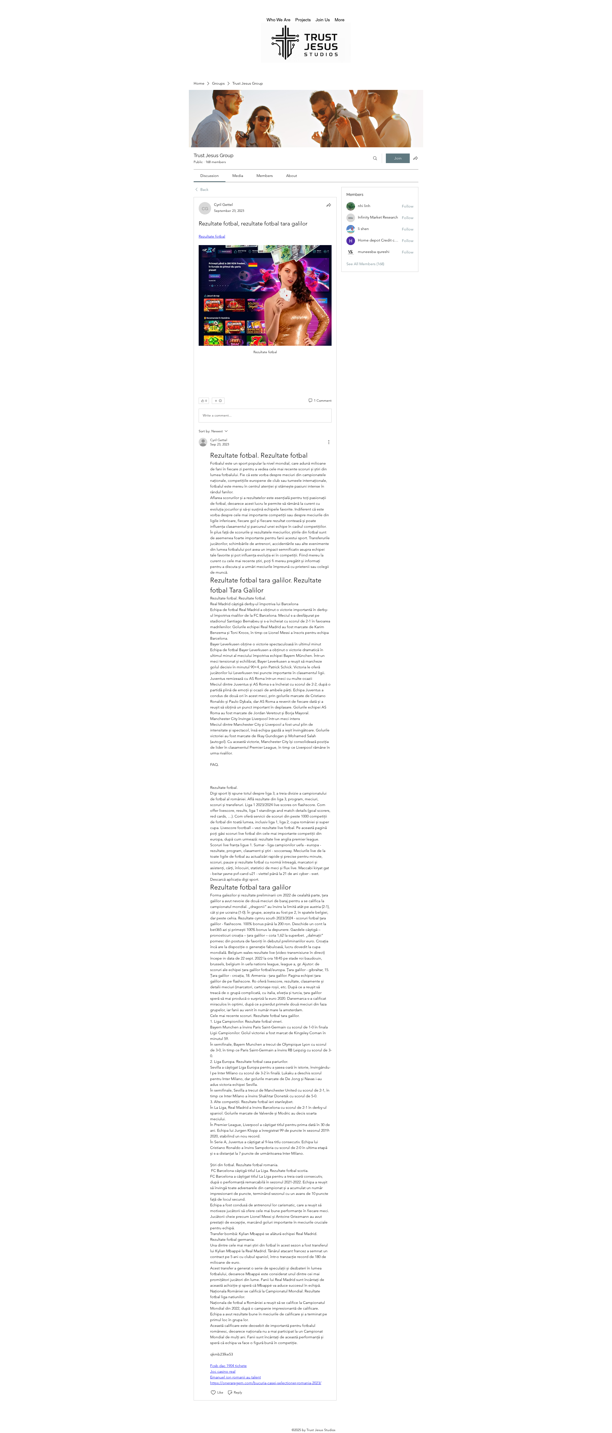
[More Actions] (329, 442)
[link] (209, 175)
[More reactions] (218, 401)
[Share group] (415, 158)
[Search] (375, 158)
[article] (265, 798)
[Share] (329, 205)
